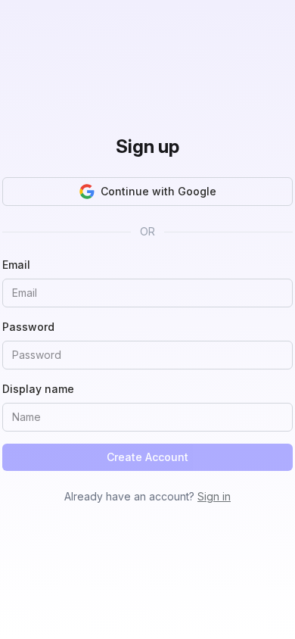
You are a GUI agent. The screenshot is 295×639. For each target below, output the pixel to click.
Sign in (214, 496)
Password (28, 326)
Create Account (147, 456)
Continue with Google (158, 191)
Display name (38, 388)
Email (16, 264)
